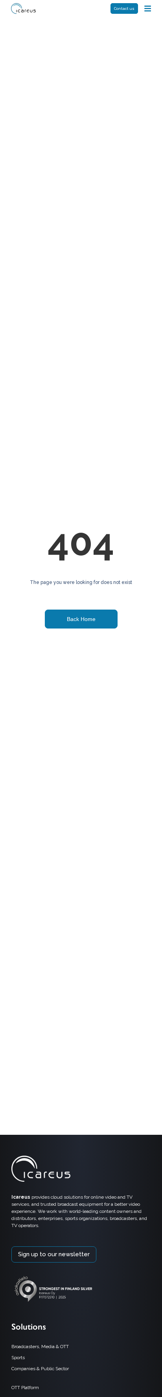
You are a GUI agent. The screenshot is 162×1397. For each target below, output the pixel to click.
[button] (147, 8)
